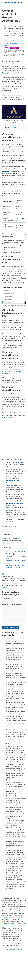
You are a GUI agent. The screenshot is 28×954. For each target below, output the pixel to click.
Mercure (4, 73)
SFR (19, 917)
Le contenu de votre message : (11, 604)
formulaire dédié (7, 417)
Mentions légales (17, 949)
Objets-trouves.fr (16, 919)
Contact (6, 949)
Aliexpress (5, 919)
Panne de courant (9, 924)
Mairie (22, 921)
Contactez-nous (12, 271)
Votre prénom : (6, 598)
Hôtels (17, 538)
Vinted (13, 917)
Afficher (14, 127)
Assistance (19, 322)
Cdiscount (5, 917)
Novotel (17, 70)
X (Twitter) (19, 371)
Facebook (5, 371)
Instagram (12, 371)
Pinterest (5, 373)
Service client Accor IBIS (14, 462)
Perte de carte (21, 924)
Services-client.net (14, 2)
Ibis (16, 73)
